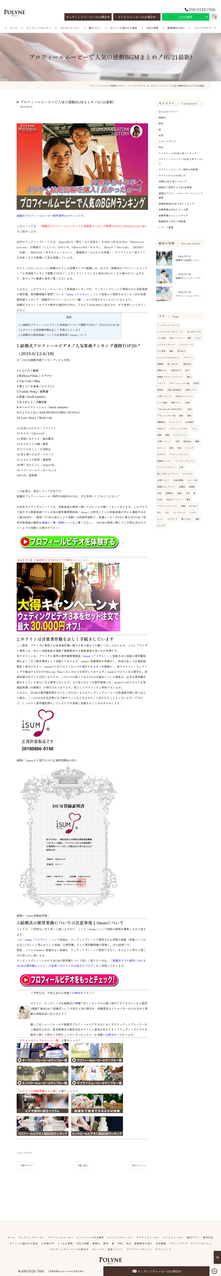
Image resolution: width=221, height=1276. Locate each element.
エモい (198, 338)
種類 (197, 441)
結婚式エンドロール (166, 486)
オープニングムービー (185, 460)
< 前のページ (26, 1165)
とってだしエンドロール (168, 325)
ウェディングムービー (179, 454)
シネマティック (186, 344)
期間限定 (161, 422)
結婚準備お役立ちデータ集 (173, 209)
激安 (181, 415)
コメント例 (192, 480)
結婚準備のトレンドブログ (173, 215)
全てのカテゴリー (168, 111)
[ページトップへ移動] (214, 1271)
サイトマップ (163, 1249)
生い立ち (193, 506)
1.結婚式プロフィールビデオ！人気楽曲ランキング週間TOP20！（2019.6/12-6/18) (68, 325)
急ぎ (187, 370)
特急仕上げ (176, 370)
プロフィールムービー (167, 506)
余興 (187, 402)
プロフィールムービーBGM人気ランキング (181, 161)
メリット (161, 383)
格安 (189, 415)
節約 (171, 351)
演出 (189, 409)
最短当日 (187, 364)
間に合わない (173, 364)
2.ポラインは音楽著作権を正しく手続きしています (49, 330)
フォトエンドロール (166, 467)
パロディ (193, 512)
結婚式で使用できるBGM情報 (175, 187)
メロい (195, 428)
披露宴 (182, 486)
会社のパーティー (174, 499)
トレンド (189, 447)
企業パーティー (164, 441)
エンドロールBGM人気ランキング (178, 153)
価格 (167, 434)
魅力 (189, 376)
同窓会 (160, 389)
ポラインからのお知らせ (172, 175)
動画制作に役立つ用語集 (172, 221)
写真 (161, 135)
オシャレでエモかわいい (168, 357)
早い (167, 512)
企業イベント (163, 480)
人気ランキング (164, 396)
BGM (159, 499)
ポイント (161, 447)
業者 (188, 499)
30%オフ (161, 428)
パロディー (188, 357)
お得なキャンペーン (184, 396)
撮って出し (186, 519)
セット (160, 519)
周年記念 (187, 441)
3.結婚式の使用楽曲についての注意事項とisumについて (52, 335)
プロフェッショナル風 (179, 383)
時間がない (162, 370)
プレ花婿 (161, 338)
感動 (197, 519)
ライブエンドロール (166, 344)
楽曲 (179, 493)
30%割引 (189, 422)
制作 (161, 123)
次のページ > (138, 1165)
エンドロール (179, 512)
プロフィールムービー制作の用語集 (178, 169)
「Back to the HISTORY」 (170, 409)
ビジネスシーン (180, 434)
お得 (181, 467)
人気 (187, 493)
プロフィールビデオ (179, 428)
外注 (161, 147)
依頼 (183, 506)
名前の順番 (178, 480)
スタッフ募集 (166, 227)
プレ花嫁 (161, 351)
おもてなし (188, 473)
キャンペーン (175, 422)
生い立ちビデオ (194, 331)
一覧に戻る (82, 1165)
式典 (177, 441)
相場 (171, 447)
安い (159, 512)
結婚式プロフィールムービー (170, 376)
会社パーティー (176, 338)
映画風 (160, 364)
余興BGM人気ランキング (173, 181)
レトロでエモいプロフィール (170, 331)
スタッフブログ (24, 1152)
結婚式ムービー (164, 460)
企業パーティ (191, 389)
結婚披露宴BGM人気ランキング (176, 203)
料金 (179, 447)
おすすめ (161, 454)
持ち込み (181, 351)
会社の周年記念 (174, 389)
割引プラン (176, 402)
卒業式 (196, 383)
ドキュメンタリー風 (166, 415)
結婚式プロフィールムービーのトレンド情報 (181, 195)
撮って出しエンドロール (168, 473)
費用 (189, 338)
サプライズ (172, 519)
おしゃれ (161, 525)
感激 (159, 434)
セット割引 (162, 402)
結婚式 (162, 117)
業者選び (169, 493)
